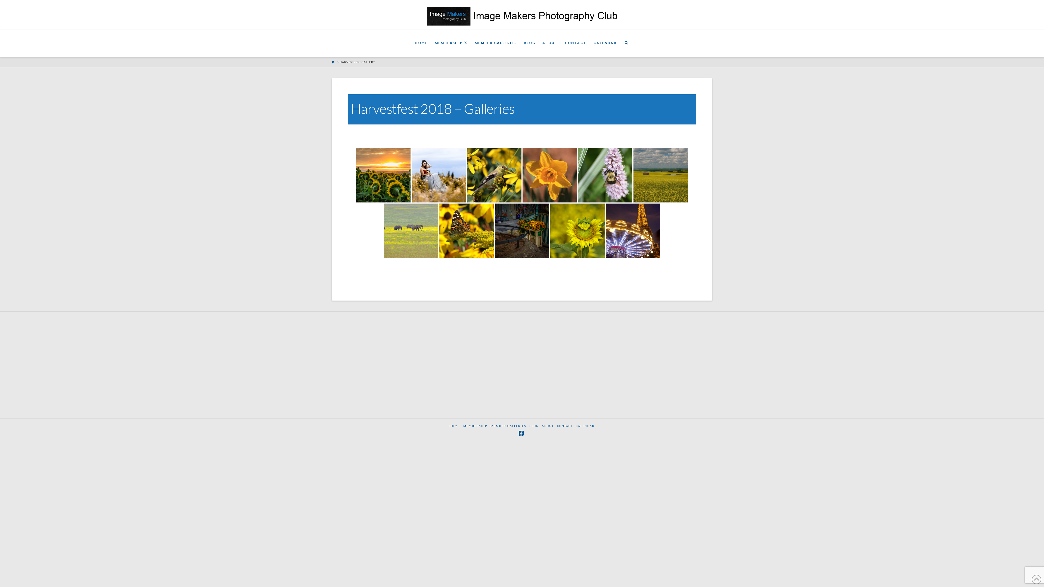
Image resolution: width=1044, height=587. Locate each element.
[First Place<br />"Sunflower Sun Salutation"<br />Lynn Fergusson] (383, 175)
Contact (565, 425)
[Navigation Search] (626, 43)
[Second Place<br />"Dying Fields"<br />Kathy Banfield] (439, 175)
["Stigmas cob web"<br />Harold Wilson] (550, 175)
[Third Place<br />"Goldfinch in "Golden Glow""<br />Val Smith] (494, 175)
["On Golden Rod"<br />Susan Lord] (466, 231)
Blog (534, 425)
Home (454, 425)
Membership (475, 425)
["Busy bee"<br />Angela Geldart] (605, 175)
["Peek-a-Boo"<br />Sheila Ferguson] (577, 231)
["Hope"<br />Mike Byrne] (522, 231)
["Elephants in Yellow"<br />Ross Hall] (411, 231)
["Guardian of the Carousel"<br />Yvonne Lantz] (633, 231)
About (548, 425)
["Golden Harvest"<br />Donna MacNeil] (660, 175)
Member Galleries (508, 425)
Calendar (585, 425)
